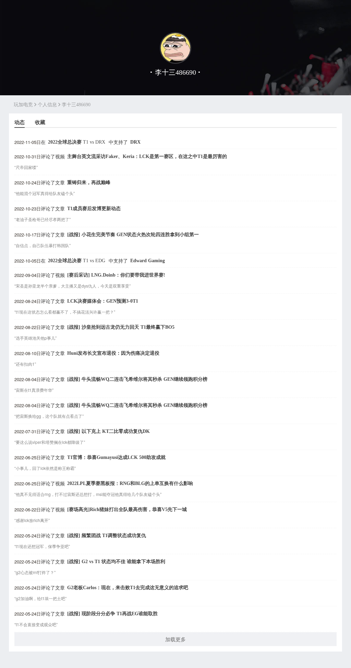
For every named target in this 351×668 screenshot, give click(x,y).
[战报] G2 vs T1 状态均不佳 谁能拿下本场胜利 (116, 561)
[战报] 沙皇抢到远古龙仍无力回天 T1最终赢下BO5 (120, 327)
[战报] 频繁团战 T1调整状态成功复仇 (106, 535)
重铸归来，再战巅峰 (88, 182)
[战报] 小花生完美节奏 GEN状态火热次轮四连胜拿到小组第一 (133, 234)
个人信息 (47, 104)
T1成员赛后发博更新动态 (94, 208)
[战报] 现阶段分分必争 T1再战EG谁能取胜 (112, 613)
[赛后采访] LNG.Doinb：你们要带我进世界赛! (116, 275)
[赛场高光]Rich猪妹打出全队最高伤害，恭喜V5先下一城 (127, 509)
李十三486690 (76, 104)
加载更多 (175, 639)
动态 (19, 122)
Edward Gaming (147, 260)
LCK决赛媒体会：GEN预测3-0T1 (102, 301)
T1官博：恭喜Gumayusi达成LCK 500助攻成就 (116, 457)
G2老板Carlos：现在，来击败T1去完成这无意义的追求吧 (127, 587)
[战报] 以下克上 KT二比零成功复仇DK (108, 431)
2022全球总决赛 (76, 142)
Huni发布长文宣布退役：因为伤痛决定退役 (113, 353)
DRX (135, 142)
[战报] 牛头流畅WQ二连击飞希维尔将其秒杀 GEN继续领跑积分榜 (137, 379)
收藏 (40, 122)
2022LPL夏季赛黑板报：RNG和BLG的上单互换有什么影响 (130, 483)
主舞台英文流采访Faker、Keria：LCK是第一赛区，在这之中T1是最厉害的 (147, 156)
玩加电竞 (23, 104)
